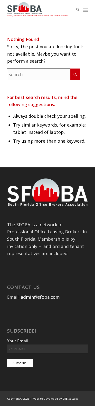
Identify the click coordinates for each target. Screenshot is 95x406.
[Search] (75, 10)
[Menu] (85, 10)
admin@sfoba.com (40, 297)
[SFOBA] (39, 10)
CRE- (70, 398)
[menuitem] (75, 10)
